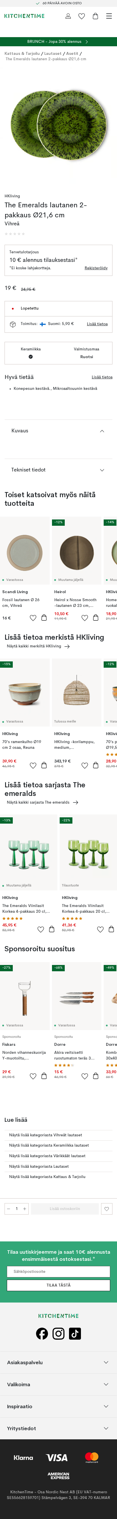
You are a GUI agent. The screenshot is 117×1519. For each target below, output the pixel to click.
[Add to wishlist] (33, 617)
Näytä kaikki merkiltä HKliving (34, 646)
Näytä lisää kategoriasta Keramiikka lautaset (49, 1145)
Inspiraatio (19, 1406)
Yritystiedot (21, 1428)
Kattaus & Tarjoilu (22, 53)
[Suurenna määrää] (25, 1209)
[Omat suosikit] (82, 16)
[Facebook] (42, 1333)
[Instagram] (58, 1333)
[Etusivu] (24, 16)
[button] (15, 234)
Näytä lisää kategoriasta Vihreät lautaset (45, 1135)
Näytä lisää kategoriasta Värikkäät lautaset (47, 1156)
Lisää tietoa (97, 324)
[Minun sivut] (68, 16)
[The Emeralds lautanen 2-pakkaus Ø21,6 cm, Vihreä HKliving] (58, 125)
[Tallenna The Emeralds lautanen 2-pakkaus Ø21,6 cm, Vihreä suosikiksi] (106, 1209)
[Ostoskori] (95, 16)
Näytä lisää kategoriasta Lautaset (39, 1167)
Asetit (72, 53)
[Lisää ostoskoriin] (44, 617)
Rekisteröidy (96, 268)
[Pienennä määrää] (8, 1209)
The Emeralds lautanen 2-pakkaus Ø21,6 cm (46, 59)
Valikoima (18, 1384)
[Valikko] (109, 16)
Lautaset (53, 53)
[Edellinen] (10, 126)
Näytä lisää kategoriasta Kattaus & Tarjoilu (47, 1177)
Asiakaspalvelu (25, 1362)
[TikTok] (75, 1333)
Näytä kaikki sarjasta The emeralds (38, 802)
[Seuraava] (106, 126)
